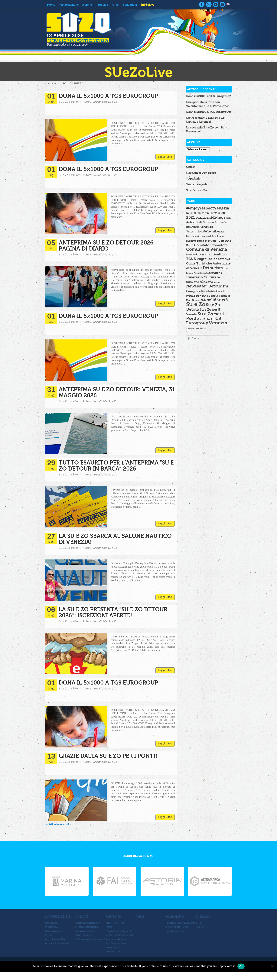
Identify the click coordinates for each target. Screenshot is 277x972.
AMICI (140, 916)
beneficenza (215, 231)
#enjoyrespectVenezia (207, 208)
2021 (190, 217)
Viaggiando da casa (196, 328)
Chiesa (190, 166)
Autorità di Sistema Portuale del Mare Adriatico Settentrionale (206, 227)
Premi (109, 926)
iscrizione (215, 272)
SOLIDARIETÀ (175, 916)
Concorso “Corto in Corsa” (120, 935)
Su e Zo (195, 304)
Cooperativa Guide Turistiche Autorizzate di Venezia (208, 263)
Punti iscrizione (84, 935)
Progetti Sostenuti (175, 931)
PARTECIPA (113, 916)
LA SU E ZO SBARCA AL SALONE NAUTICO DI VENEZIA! (115, 539)
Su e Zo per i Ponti (198, 190)
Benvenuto (51, 923)
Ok (241, 966)
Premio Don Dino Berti (200, 295)
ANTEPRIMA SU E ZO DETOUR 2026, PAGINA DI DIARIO (107, 246)
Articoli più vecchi (57, 824)
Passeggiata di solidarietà (201, 291)
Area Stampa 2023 (55, 939)
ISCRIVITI (81, 916)
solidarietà (217, 300)
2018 (209, 213)
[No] (272, 966)
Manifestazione (69, 4)
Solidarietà (130, 4)
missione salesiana (199, 282)
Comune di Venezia (206, 249)
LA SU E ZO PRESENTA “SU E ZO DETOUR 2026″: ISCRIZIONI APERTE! (113, 612)
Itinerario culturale (116, 939)
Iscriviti (87, 4)
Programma (51, 926)
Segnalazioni (194, 178)
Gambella (204, 273)
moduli (217, 282)
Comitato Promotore (211, 245)
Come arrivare (113, 951)
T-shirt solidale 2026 (177, 926)
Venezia (218, 322)
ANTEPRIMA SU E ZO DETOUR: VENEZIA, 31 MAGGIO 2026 (117, 392)
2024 (214, 217)
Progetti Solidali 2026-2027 (180, 923)
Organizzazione (54, 931)
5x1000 (191, 213)
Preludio (220, 291)
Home (51, 4)
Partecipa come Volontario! (90, 939)
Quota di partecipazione (88, 923)
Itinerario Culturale (203, 277)
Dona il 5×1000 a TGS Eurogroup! (208, 96)
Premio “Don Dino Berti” (119, 931)
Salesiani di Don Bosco (201, 172)
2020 (221, 213)
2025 (221, 217)
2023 (206, 217)
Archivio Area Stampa (57, 943)
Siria (203, 300)
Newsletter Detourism (207, 286)
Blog (198, 923)
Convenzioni (113, 947)
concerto (191, 255)
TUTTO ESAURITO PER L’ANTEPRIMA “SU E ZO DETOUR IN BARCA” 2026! (116, 466)
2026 (228, 218)
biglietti (191, 240)
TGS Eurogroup (203, 320)
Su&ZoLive (147, 4)
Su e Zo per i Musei (116, 943)
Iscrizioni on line (84, 931)
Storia (48, 935)
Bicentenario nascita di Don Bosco (204, 236)
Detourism (213, 268)
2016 (199, 213)
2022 (199, 217)
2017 (204, 213)
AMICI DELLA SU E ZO (138, 855)
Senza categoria (196, 184)
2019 (214, 213)
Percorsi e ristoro (115, 923)
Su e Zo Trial (205, 319)
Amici (115, 4)
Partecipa (102, 4)
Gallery (200, 926)
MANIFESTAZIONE (57, 916)
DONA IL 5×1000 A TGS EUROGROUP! (109, 96)
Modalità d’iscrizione (86, 926)
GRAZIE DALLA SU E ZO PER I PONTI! (108, 756)
